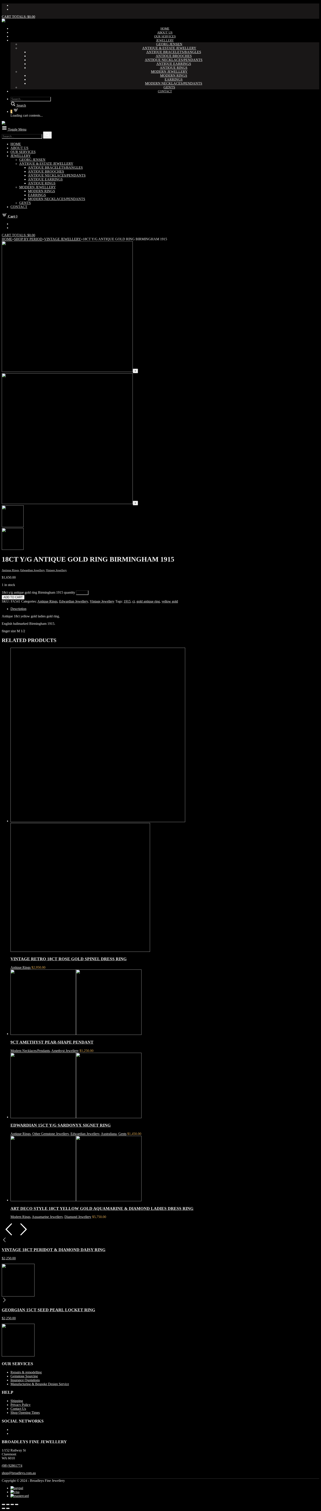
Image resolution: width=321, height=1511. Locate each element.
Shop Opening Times (25, 1412)
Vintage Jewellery (62, 239)
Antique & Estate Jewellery (169, 48)
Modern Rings (173, 75)
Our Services (165, 36)
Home (164, 28)
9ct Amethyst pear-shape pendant (51, 1042)
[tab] (164, 609)
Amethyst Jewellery (65, 1051)
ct (133, 601)
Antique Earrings (173, 64)
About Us (165, 32)
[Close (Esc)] (3, 1504)
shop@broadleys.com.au (19, 1473)
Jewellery (165, 40)
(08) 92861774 (12, 1465)
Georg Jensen (169, 44)
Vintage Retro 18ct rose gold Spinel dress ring (68, 959)
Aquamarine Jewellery (47, 1217)
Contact (165, 91)
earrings (174, 79)
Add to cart (13, 597)
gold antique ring (148, 601)
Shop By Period (28, 239)
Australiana (109, 1134)
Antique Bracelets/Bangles (173, 52)
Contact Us (18, 1408)
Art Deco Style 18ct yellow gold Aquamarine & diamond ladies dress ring (101, 1208)
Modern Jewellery (169, 71)
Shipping (16, 1401)
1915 (127, 601)
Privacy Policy (20, 1405)
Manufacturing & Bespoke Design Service (39, 1384)
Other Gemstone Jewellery (50, 1134)
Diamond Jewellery (77, 1217)
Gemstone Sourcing (24, 1376)
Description (18, 609)
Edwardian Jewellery (32, 570)
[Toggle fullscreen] (12, 1504)
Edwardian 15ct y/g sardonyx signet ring (60, 1125)
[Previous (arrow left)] (3, 1508)
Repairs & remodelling (26, 1372)
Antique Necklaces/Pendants (173, 60)
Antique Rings (173, 68)
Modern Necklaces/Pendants (173, 83)
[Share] (8, 1504)
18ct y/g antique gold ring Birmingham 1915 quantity (38, 592)
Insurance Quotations (25, 1380)
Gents (169, 87)
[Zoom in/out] (16, 1504)
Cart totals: (18, 17)
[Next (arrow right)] (8, 1508)
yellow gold (170, 601)
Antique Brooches (174, 56)
